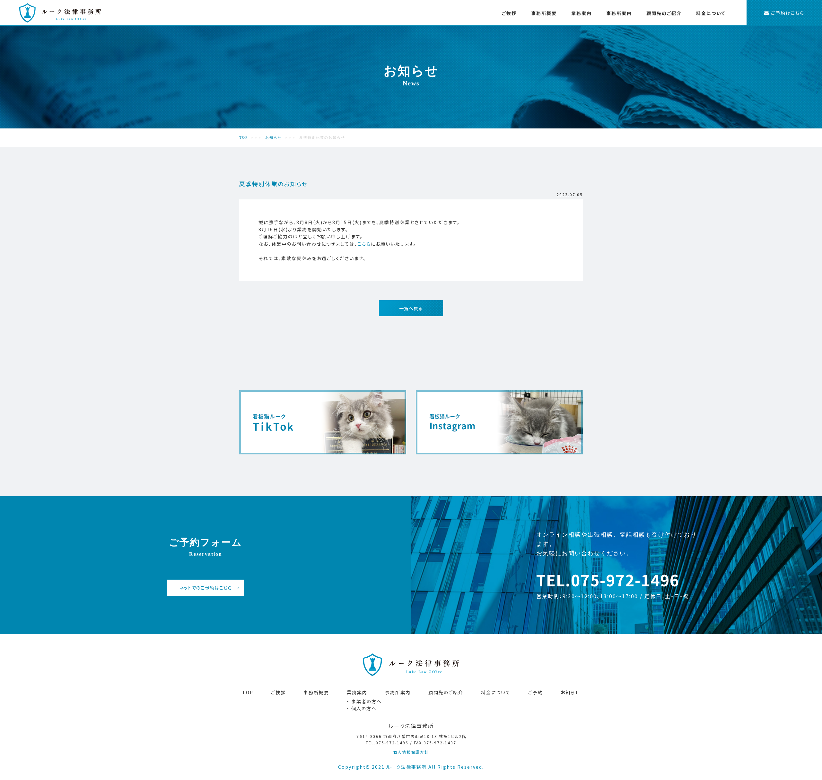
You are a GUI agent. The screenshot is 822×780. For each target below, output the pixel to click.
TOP (243, 137)
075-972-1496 (625, 579)
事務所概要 (544, 13)
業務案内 (581, 13)
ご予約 (535, 692)
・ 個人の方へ (649, 36)
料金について (711, 13)
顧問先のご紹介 (664, 13)
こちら (364, 244)
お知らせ (273, 137)
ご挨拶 (509, 13)
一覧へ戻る (411, 308)
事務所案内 (619, 13)
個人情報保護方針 (411, 752)
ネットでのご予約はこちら (205, 587)
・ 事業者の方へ (601, 36)
